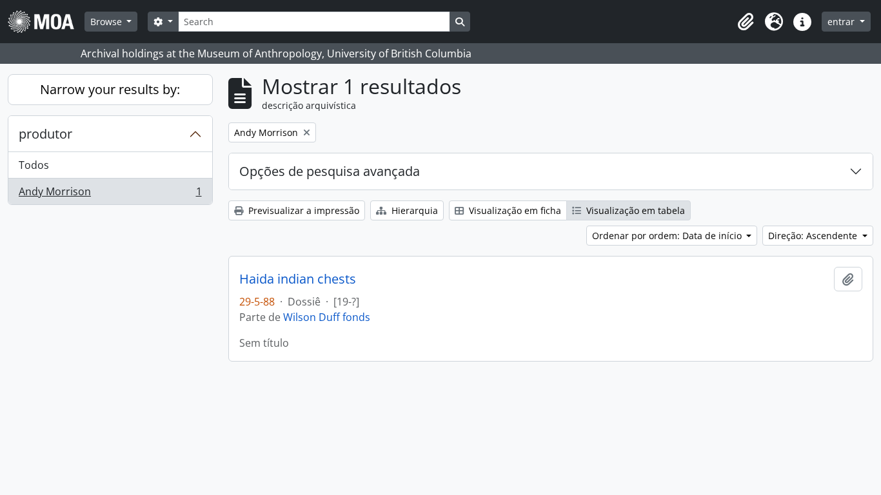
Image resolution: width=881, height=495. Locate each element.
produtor (45, 133)
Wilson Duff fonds (326, 317)
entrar (842, 21)
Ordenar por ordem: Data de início (668, 235)
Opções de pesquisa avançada (329, 171)
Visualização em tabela (634, 210)
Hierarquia (413, 210)
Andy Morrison (110, 194)
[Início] (46, 21)
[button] (745, 22)
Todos (34, 165)
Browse (107, 21)
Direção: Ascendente (814, 235)
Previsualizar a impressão (302, 210)
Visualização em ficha (513, 210)
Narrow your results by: (110, 89)
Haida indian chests (297, 279)
